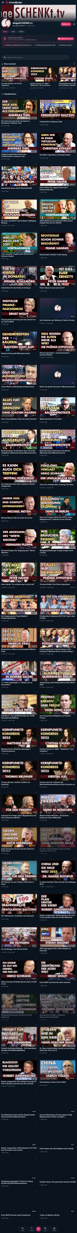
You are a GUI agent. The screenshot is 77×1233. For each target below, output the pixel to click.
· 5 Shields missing (30, 39)
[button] (27, 88)
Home (5, 31)
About (21, 31)
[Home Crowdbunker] (13, 2)
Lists (13, 31)
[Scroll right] (74, 63)
